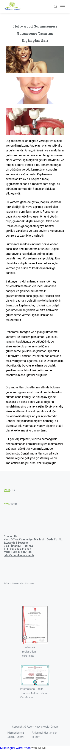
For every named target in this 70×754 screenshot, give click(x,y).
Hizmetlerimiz (15, 732)
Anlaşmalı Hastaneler (44, 732)
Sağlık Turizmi (15, 736)
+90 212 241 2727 (20, 549)
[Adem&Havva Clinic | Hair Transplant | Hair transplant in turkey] (12, 6)
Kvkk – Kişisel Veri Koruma (19, 583)
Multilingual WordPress (15, 748)
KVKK (7, 490)
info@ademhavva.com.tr (19, 555)
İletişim (36, 736)
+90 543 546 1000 (21, 552)
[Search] (55, 6)
